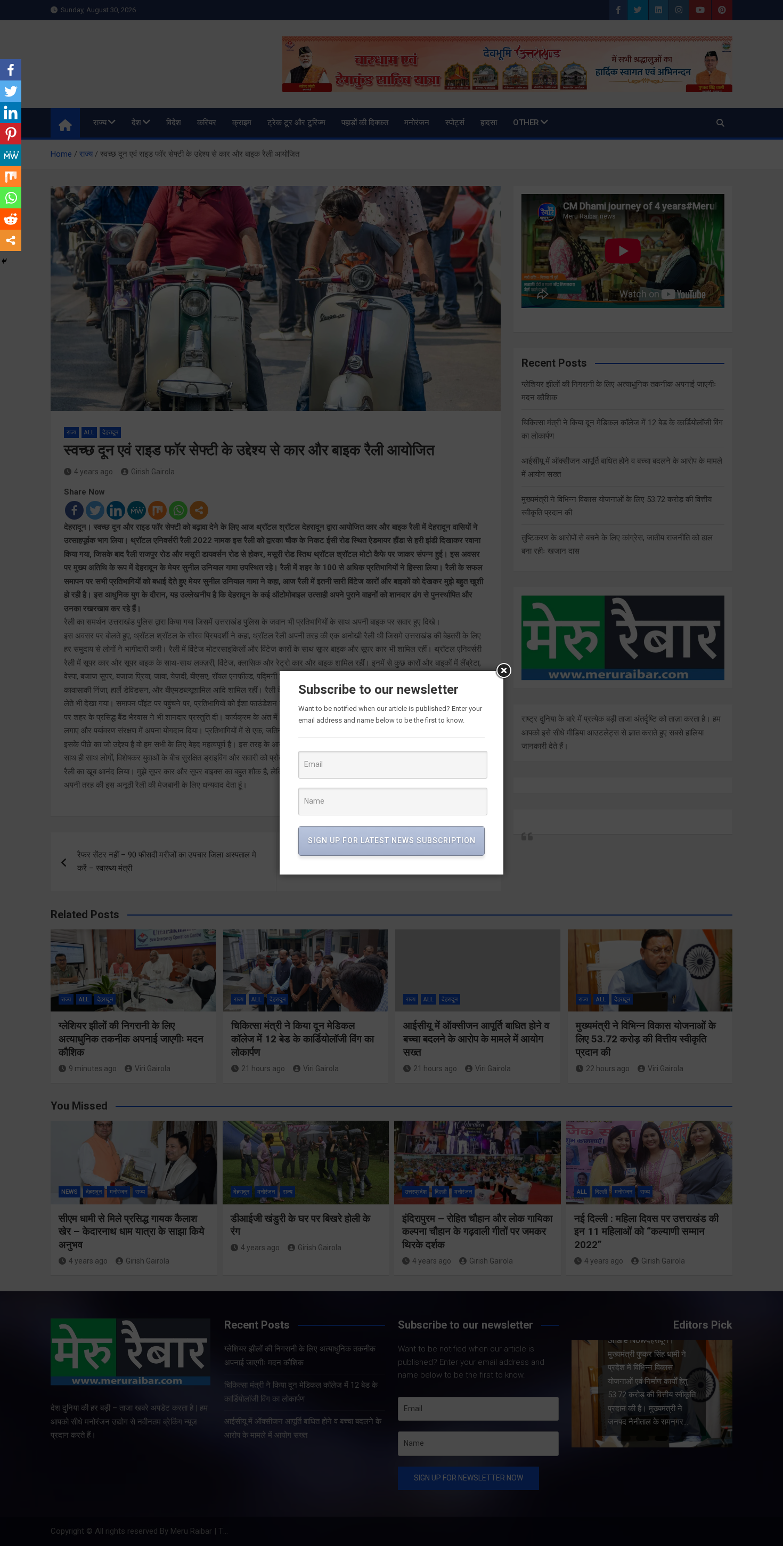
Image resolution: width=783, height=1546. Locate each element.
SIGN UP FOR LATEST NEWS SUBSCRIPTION (392, 840)
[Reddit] (10, 219)
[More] (10, 240)
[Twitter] (10, 91)
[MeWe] (10, 155)
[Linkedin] (10, 112)
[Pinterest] (10, 133)
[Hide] (4, 261)
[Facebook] (10, 69)
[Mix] (10, 176)
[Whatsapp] (10, 197)
